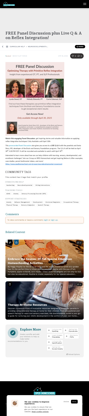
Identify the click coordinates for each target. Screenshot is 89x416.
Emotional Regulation (53, 202)
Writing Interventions (42, 185)
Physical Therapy (12, 205)
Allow (74, 401)
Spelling (55, 331)
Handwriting (10, 185)
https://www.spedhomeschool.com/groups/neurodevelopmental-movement (33, 164)
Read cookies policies (40, 412)
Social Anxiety (57, 349)
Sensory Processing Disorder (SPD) (34, 193)
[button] (44, 261)
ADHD (8, 193)
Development (37, 202)
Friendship (56, 337)
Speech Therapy (43, 205)
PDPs (72, 337)
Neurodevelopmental (38, 46)
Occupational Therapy (71, 202)
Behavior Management (22, 202)
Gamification (57, 343)
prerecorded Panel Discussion (20, 146)
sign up (54, 220)
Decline (66, 401)
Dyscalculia (73, 331)
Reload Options (74, 354)
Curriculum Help (17, 46)
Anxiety (15, 193)
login (46, 220)
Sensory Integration (28, 205)
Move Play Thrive (20, 56)
